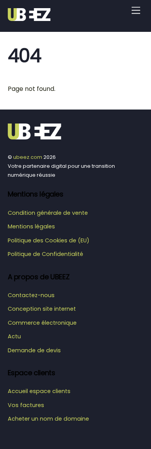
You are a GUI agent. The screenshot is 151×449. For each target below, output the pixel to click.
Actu (14, 336)
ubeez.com (27, 157)
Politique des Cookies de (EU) (48, 240)
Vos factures (26, 405)
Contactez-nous (31, 295)
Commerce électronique (42, 323)
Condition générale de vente (48, 213)
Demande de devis (34, 350)
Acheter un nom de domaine (48, 419)
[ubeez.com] (31, 17)
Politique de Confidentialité (45, 254)
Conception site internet (42, 309)
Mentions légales (31, 226)
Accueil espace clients (39, 391)
